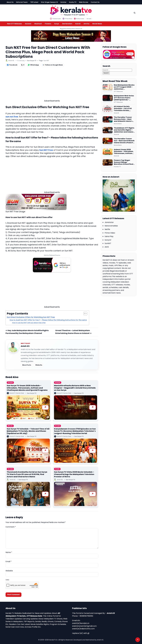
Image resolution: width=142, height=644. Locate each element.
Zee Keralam (67, 24)
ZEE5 (107, 247)
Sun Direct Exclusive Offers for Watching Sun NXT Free (31, 317)
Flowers (48, 24)
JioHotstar (109, 222)
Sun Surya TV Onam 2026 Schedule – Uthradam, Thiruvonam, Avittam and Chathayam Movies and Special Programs (27, 387)
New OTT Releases (14, 24)
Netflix (107, 229)
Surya (56, 24)
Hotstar (63, 2)
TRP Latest (34, 2)
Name (9, 552)
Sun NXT (46, 60)
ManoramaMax (111, 226)
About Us (10, 2)
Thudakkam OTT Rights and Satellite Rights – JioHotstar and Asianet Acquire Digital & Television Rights (124, 130)
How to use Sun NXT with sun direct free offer (29, 323)
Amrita (86, 24)
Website (38, 365)
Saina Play (109, 236)
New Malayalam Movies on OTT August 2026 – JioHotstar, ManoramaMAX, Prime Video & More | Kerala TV (124, 87)
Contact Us (95, 2)
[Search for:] (117, 70)
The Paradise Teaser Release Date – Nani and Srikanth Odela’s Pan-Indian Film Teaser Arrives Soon (124, 119)
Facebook (13, 65)
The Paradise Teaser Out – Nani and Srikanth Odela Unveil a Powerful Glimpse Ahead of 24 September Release (124, 141)
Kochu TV (72, 2)
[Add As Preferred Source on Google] (52, 265)
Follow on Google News (54, 65)
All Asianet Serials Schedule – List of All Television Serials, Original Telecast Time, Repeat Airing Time (124, 109)
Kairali (78, 24)
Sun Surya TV (31, 61)
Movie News (97, 24)
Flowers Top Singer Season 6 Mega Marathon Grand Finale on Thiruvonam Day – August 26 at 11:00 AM (124, 162)
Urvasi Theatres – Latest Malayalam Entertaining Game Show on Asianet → (73, 332)
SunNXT (108, 243)
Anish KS (25, 346)
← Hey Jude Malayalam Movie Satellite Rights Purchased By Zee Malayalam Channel (27, 332)
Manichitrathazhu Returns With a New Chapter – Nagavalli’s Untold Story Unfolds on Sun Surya (75, 387)
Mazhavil (38, 24)
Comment (11, 527)
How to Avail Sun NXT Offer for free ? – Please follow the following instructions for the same (48, 320)
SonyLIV (108, 240)
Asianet (28, 24)
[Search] (134, 13)
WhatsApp (34, 65)
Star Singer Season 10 (49, 2)
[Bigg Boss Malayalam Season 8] (71, 36)
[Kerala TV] (71, 12)
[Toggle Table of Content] (84, 313)
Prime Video (110, 233)
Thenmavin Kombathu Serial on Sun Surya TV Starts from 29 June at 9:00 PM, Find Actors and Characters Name (27, 474)
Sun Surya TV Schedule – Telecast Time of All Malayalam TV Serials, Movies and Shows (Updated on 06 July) (28, 431)
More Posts (26, 365)
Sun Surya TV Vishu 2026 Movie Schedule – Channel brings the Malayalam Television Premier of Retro (74, 474)
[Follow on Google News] (119, 54)
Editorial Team (22, 2)
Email (9, 561)
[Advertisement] (52, 83)
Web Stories (83, 2)
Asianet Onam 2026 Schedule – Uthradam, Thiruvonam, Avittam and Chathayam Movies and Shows (124, 152)
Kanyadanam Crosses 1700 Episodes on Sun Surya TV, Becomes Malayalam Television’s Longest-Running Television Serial (75, 431)
